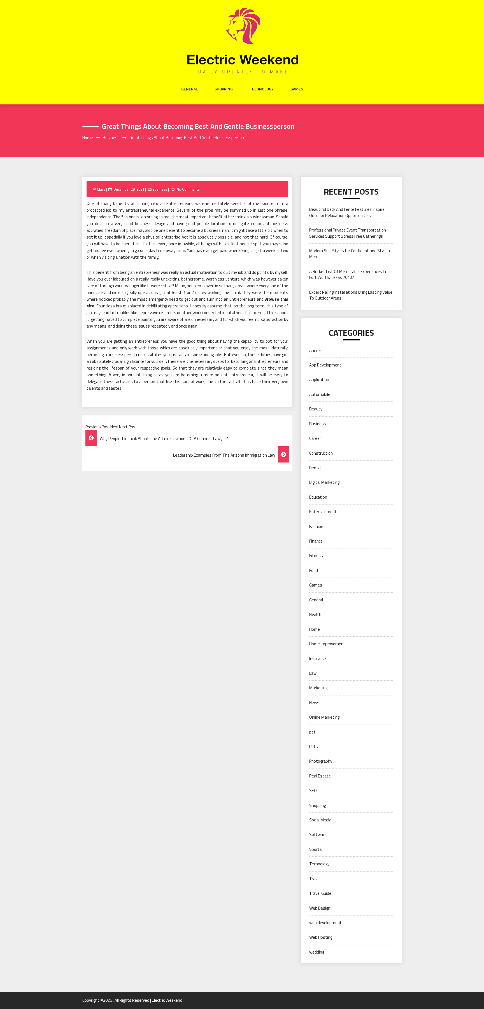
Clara (101, 189)
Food (313, 570)
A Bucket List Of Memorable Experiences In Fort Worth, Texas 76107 (347, 274)
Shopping (224, 89)
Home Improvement (327, 644)
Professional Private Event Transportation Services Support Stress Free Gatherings (347, 233)
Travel (314, 878)
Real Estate (320, 776)
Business (159, 189)
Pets (313, 746)
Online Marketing (324, 717)
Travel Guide (320, 893)
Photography (320, 761)
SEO (313, 790)
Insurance (318, 658)
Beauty (315, 409)
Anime (315, 350)
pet (312, 732)
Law (313, 673)
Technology (262, 89)
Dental (315, 467)
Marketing (318, 688)
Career (315, 438)
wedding (316, 952)
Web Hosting (320, 937)
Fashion (316, 526)
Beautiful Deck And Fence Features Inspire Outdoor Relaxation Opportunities (347, 212)
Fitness (316, 555)
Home (314, 629)
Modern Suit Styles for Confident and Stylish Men (349, 253)
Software (318, 834)
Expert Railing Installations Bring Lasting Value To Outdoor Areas (350, 295)
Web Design (319, 908)
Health (315, 614)
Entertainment (323, 511)
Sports (315, 849)
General (189, 89)
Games (296, 89)
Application (319, 379)
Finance (316, 541)
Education (318, 497)
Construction (321, 453)
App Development (325, 365)
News (314, 702)
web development (325, 922)
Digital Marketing (324, 482)
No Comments (188, 189)
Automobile (319, 394)
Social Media (320, 820)
